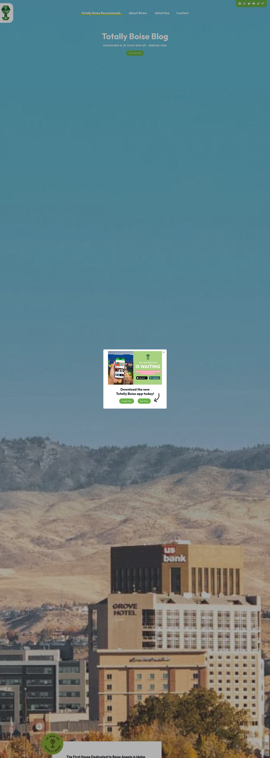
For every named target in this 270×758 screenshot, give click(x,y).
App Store (144, 401)
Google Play (126, 401)
